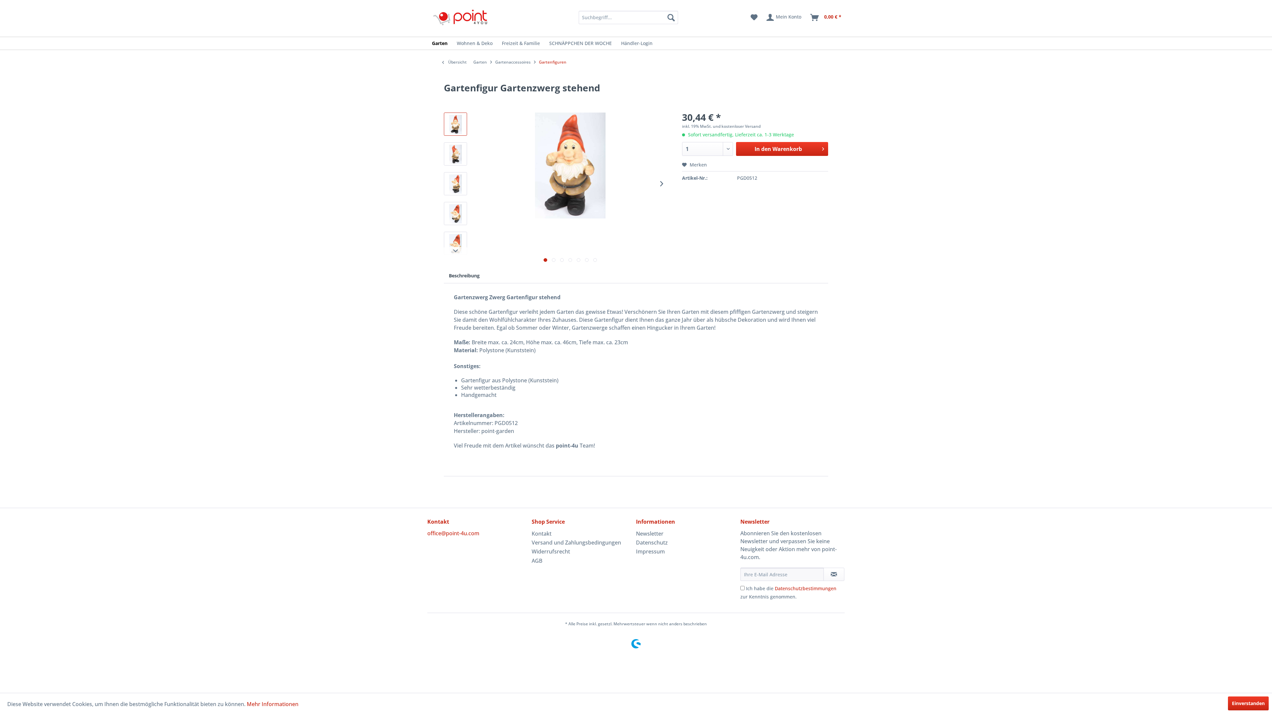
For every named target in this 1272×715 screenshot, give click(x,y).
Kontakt (542, 533)
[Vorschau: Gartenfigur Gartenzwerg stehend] (455, 124)
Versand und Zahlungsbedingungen (576, 542)
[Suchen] (671, 17)
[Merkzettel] (754, 17)
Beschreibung (464, 275)
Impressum (650, 551)
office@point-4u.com (453, 533)
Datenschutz (652, 542)
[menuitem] (619, 17)
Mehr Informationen (272, 704)
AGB (537, 560)
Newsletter (649, 533)
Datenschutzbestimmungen (805, 588)
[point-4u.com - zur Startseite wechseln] (460, 17)
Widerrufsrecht (551, 551)
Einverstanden (1248, 703)
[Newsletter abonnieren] (833, 574)
